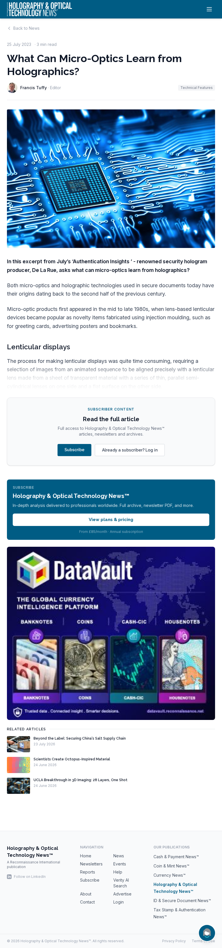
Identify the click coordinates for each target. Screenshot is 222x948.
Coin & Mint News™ (171, 865)
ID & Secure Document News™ (182, 900)
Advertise (122, 893)
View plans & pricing (111, 519)
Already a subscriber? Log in (130, 450)
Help (117, 871)
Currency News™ (169, 875)
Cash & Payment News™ (176, 856)
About (85, 893)
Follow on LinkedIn (30, 876)
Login (118, 902)
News (118, 855)
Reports (87, 871)
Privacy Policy (174, 941)
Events (119, 863)
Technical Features (196, 87)
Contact (87, 902)
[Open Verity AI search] (207, 933)
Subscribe (74, 449)
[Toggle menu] (209, 9)
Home (85, 855)
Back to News (26, 28)
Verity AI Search (121, 883)
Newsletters (91, 863)
